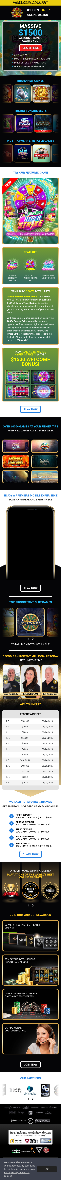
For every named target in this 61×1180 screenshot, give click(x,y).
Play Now (30, 409)
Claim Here (30, 48)
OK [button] (47, 1169)
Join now (30, 1064)
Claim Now (30, 854)
